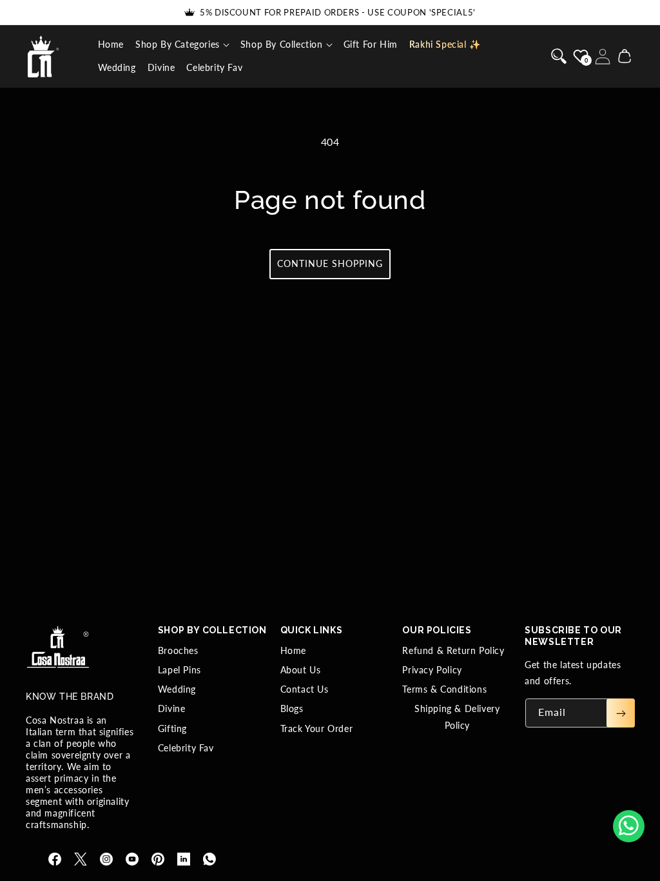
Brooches (178, 650)
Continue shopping (330, 263)
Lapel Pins (179, 669)
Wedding (177, 689)
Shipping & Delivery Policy (457, 716)
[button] (182, 44)
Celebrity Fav (186, 747)
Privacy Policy (431, 669)
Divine (172, 708)
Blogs (292, 708)
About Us (300, 669)
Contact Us (304, 689)
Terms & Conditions (444, 689)
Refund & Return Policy (453, 650)
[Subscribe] (621, 713)
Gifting (172, 728)
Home (293, 650)
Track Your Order (316, 728)
